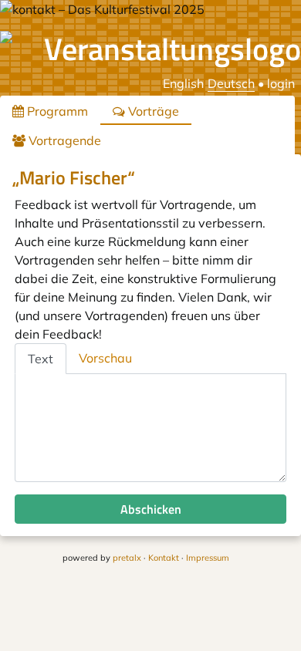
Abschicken (150, 509)
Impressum (207, 557)
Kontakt (163, 557)
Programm (56, 111)
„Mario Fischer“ (73, 177)
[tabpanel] (150, 428)
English (183, 83)
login (281, 83)
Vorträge (152, 111)
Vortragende (63, 140)
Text (40, 358)
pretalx (127, 557)
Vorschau (105, 358)
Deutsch (231, 83)
